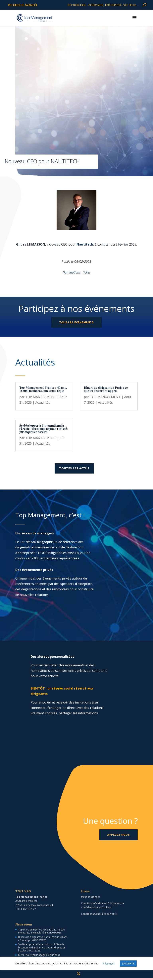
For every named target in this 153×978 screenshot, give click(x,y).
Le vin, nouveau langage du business (39, 955)
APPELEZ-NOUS (118, 834)
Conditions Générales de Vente (99, 914)
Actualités (42, 402)
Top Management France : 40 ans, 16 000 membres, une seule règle (43, 389)
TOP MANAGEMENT (40, 397)
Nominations (72, 272)
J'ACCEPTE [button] (128, 963)
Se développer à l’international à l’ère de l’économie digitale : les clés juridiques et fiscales (43, 428)
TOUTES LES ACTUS (74, 468)
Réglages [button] (109, 963)
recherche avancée (23, 5)
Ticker (86, 272)
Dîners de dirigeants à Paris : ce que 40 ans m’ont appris (106, 389)
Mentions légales (90, 897)
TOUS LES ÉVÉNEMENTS (76, 322)
